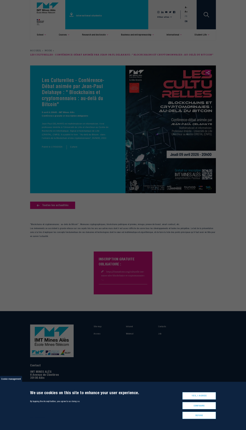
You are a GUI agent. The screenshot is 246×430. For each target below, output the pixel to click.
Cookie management (11, 378)
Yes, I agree (199, 396)
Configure (199, 405)
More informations (37, 417)
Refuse (199, 415)
